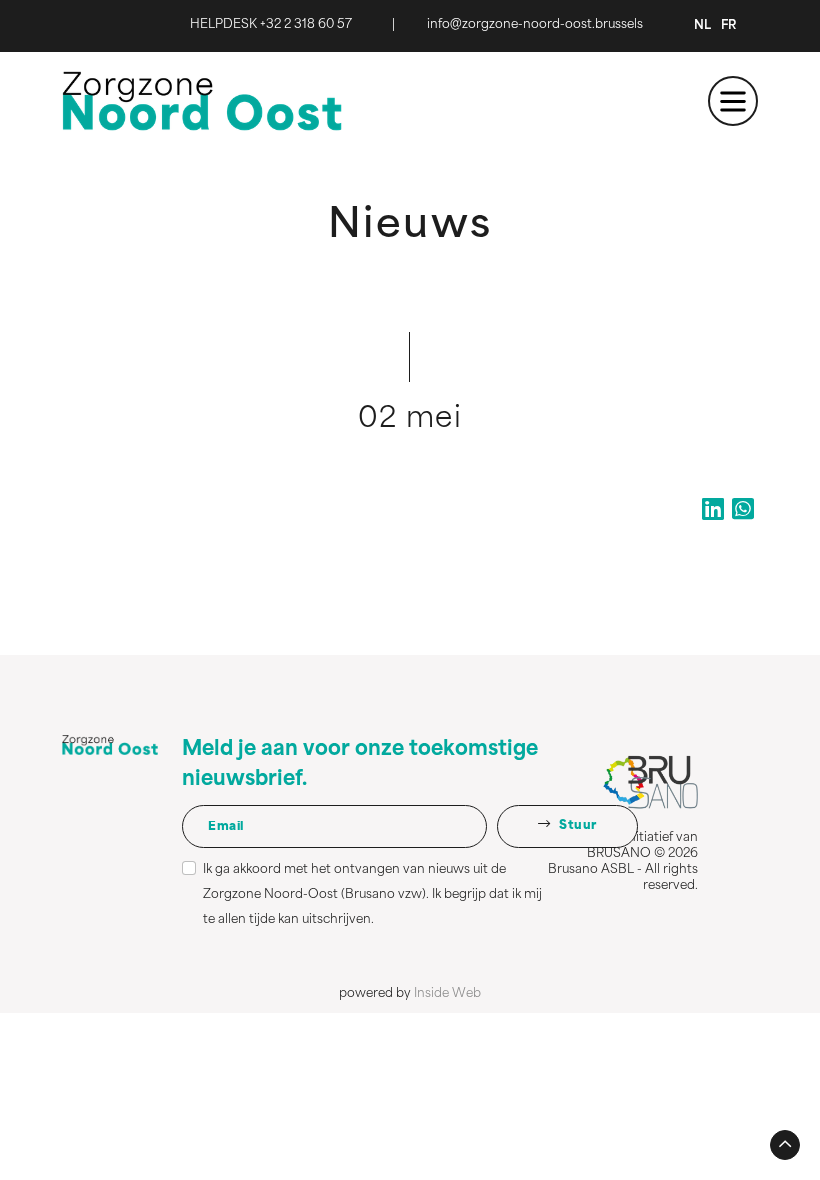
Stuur (577, 826)
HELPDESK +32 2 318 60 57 (271, 25)
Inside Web (447, 994)
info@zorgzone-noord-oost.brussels (535, 25)
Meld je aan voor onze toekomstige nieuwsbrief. (360, 765)
